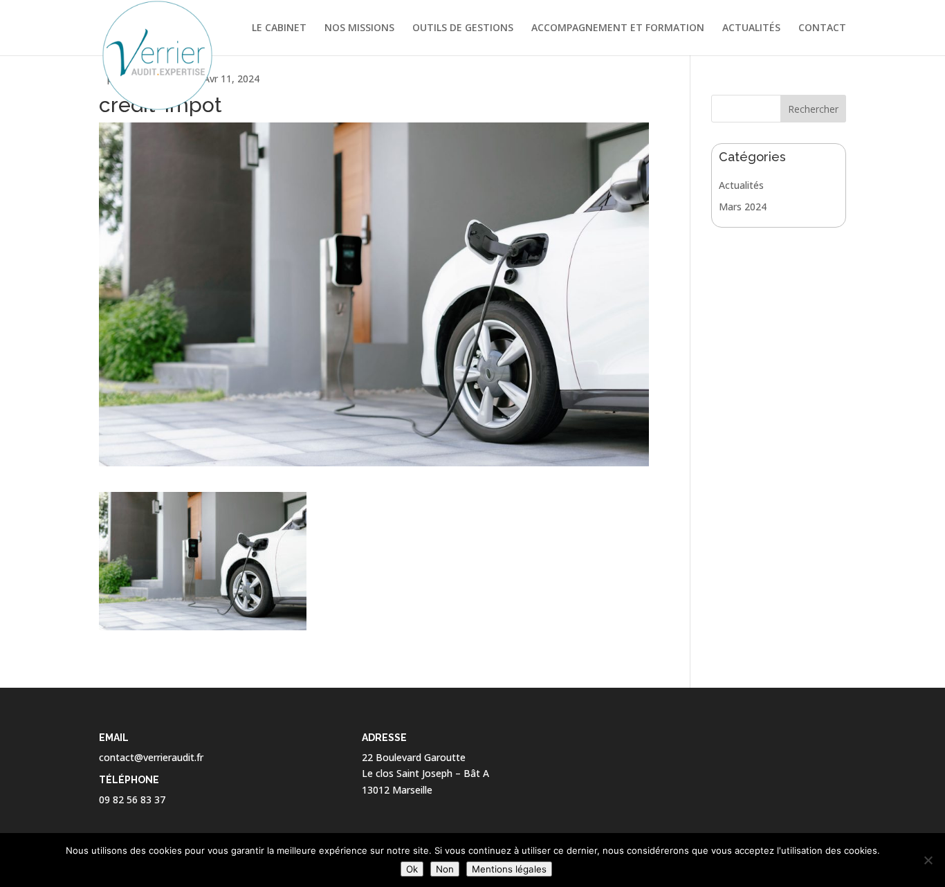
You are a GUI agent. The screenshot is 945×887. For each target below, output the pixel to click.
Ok (412, 869)
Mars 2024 (743, 206)
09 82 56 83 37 (132, 799)
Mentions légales (509, 869)
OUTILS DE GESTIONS (462, 28)
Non (445, 869)
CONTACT (822, 28)
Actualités (741, 185)
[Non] (928, 860)
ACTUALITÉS (751, 28)
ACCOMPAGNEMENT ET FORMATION (617, 28)
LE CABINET (279, 28)
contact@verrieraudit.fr (151, 757)
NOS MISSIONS (359, 28)
